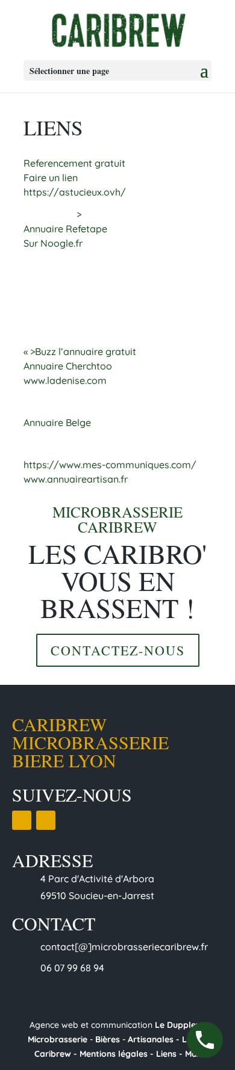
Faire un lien (51, 178)
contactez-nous (118, 650)
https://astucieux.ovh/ (75, 192)
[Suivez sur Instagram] (45, 820)
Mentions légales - (117, 1053)
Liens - (170, 1053)
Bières (107, 1039)
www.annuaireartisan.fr (76, 479)
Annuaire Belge (57, 422)
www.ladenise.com (65, 380)
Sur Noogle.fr (53, 243)
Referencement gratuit (74, 163)
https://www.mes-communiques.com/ (110, 465)
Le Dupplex (178, 1024)
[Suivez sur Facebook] (21, 820)
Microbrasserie (57, 1039)
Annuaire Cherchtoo (68, 366)
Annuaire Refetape (65, 229)
